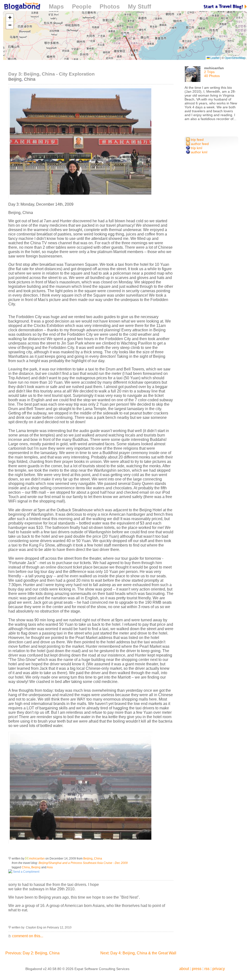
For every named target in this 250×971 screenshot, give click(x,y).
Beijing (14, 79)
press (196, 969)
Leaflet (214, 58)
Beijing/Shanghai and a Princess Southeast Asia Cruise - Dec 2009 (83, 863)
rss (206, 969)
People (81, 6)
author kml (198, 152)
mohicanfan (37, 858)
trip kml (196, 148)
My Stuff (139, 6)
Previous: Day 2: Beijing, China (32, 953)
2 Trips (209, 72)
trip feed (197, 140)
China (29, 79)
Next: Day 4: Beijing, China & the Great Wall (138, 953)
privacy (218, 969)
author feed (199, 144)
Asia (50, 867)
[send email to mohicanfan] (26, 858)
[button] (125, 35)
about (184, 969)
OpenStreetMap (235, 58)
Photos (110, 6)
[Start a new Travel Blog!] (225, 6)
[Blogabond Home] (22, 7)
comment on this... (27, 936)
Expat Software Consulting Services (101, 969)
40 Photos (212, 76)
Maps (56, 6)
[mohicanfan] (193, 76)
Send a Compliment (25, 871)
